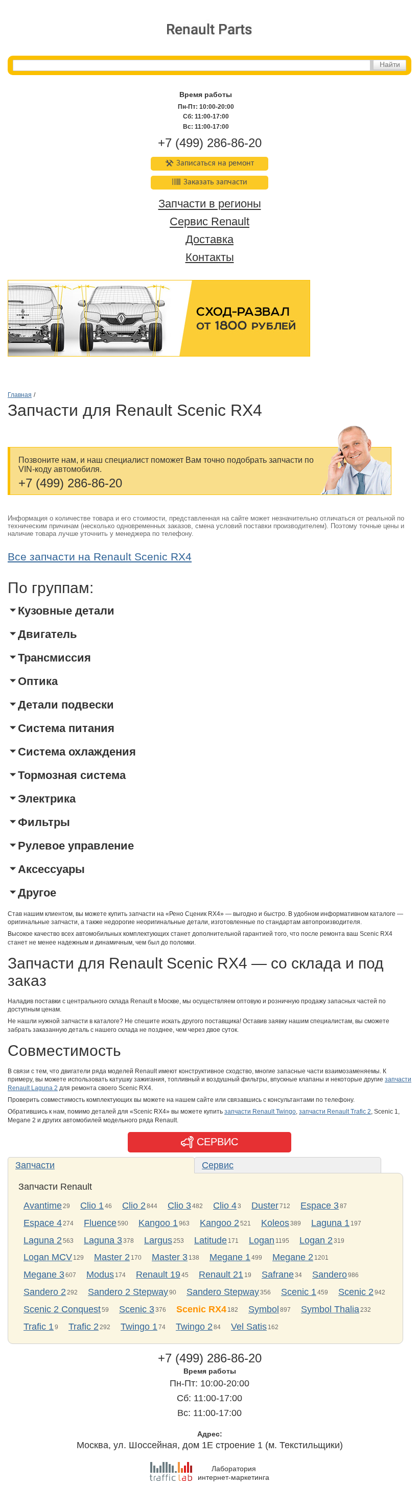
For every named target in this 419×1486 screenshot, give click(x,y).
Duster (264, 1205)
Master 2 (112, 1257)
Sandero (329, 1274)
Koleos (275, 1223)
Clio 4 (225, 1205)
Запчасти (35, 1165)
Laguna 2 (43, 1240)
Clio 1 (92, 1205)
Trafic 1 (39, 1327)
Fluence (100, 1223)
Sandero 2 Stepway (128, 1292)
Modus (100, 1274)
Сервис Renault (209, 222)
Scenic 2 (356, 1292)
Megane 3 (44, 1274)
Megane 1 (230, 1257)
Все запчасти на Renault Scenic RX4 (100, 556)
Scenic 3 (136, 1309)
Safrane (278, 1274)
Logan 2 (316, 1240)
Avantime (43, 1205)
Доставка (209, 239)
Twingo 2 (194, 1327)
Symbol (263, 1309)
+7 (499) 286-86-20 (210, 143)
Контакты (209, 257)
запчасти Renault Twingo (260, 1111)
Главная (20, 394)
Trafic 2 (83, 1327)
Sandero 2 (45, 1292)
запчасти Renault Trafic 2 (335, 1111)
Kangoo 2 (219, 1223)
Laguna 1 (330, 1223)
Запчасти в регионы (209, 204)
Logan (261, 1240)
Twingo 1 (139, 1327)
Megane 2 (292, 1257)
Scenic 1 (298, 1292)
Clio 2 (134, 1205)
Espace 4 (43, 1223)
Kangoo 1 (158, 1223)
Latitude (210, 1240)
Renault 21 (221, 1274)
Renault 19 (158, 1274)
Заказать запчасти (215, 182)
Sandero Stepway (223, 1292)
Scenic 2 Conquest (62, 1309)
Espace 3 (319, 1205)
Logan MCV (48, 1257)
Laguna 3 (103, 1240)
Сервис (218, 1165)
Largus (158, 1240)
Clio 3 (179, 1205)
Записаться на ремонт (215, 163)
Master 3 (170, 1257)
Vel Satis (249, 1327)
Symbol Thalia (330, 1309)
